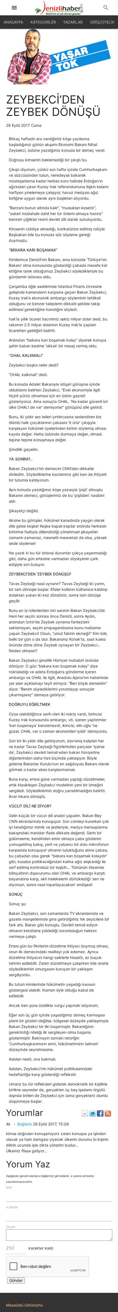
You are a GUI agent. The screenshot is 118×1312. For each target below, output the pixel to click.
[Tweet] (92, 1113)
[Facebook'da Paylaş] (100, 1113)
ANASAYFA (13, 22)
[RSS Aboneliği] (108, 1113)
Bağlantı (24, 1124)
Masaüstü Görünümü (24, 1305)
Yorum (10, 1227)
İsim (9, 1187)
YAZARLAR (73, 22)
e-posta (12, 1207)
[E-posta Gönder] (85, 1113)
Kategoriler (43, 22)
